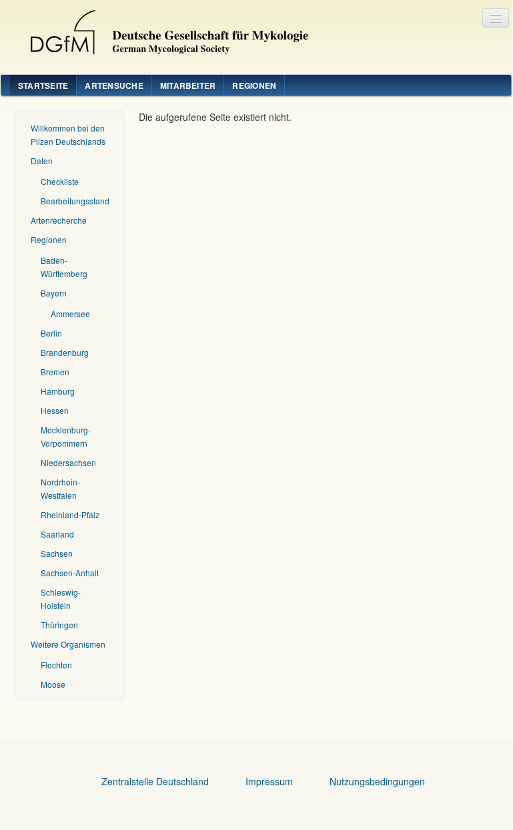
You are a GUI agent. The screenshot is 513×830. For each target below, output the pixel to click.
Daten (42, 160)
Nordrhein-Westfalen (60, 488)
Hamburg (58, 391)
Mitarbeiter (188, 85)
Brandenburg (65, 352)
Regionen (254, 85)
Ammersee (70, 313)
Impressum (269, 781)
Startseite (43, 85)
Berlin (51, 333)
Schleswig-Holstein (61, 598)
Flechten (56, 664)
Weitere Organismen (68, 644)
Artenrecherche (59, 220)
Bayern (54, 292)
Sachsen (57, 553)
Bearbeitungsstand (75, 200)
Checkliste (60, 181)
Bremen (55, 371)
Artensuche (114, 85)
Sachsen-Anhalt (70, 572)
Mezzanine (164, 28)
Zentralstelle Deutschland (155, 781)
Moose (53, 684)
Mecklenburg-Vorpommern (66, 436)
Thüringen (59, 624)
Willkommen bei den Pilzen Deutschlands (68, 134)
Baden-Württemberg (64, 266)
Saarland (57, 534)
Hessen (55, 410)
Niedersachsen (68, 462)
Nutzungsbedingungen (377, 781)
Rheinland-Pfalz (70, 514)
